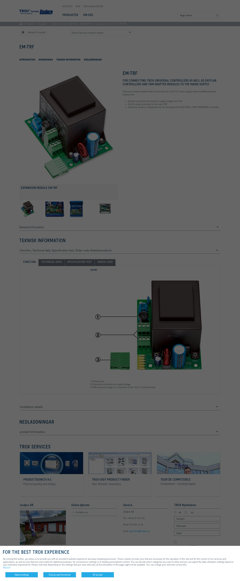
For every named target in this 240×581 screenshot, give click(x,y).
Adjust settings (22, 574)
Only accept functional (59, 574)
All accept (97, 574)
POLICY (7, 567)
